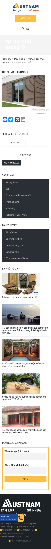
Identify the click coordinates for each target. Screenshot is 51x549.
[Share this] (15, 134)
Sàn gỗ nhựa (11, 232)
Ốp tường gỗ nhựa (14, 239)
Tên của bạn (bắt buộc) (17, 451)
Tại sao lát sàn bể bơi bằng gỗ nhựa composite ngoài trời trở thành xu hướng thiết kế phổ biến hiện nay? (25, 330)
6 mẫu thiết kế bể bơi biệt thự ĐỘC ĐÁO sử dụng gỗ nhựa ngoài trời (23, 364)
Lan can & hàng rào (14, 245)
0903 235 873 (8, 519)
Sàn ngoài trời (12, 182)
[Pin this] (27, 134)
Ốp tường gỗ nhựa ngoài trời (18, 195)
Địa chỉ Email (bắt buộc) (17, 465)
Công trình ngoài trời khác (17, 258)
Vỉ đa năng (10, 208)
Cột (7, 189)
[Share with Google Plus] (23, 134)
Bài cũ (16, 143)
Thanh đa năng (12, 202)
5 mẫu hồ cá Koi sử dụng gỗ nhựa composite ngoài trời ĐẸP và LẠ (24, 398)
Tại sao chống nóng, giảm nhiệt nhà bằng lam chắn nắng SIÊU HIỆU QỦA (24, 431)
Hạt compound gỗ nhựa (16, 215)
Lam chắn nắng (12, 252)
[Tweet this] (19, 134)
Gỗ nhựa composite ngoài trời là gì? (19, 297)
